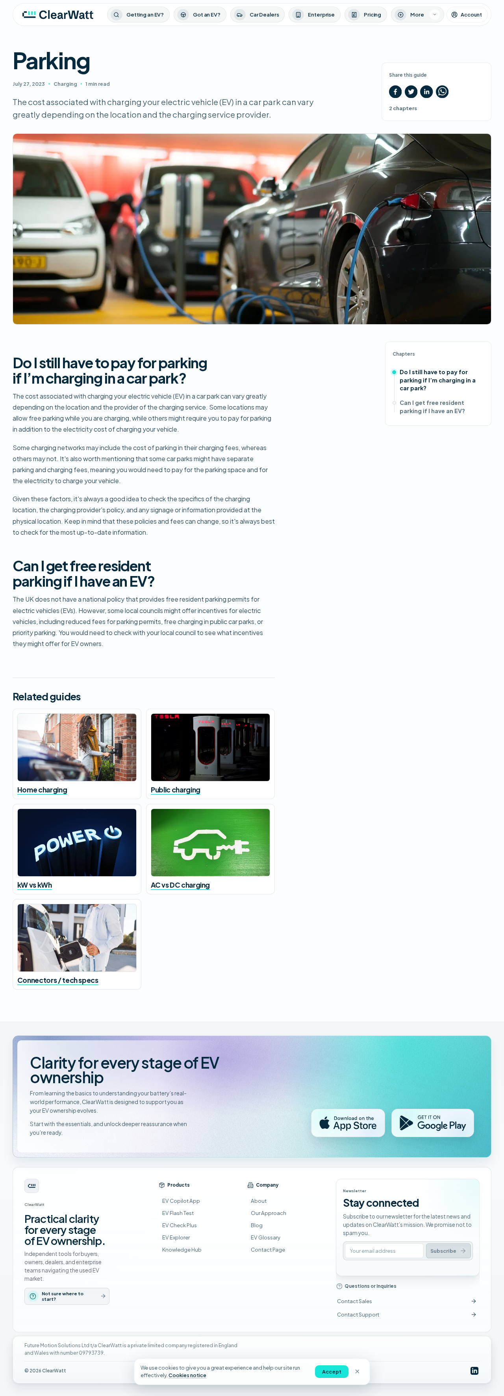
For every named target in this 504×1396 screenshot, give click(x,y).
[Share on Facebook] (395, 91)
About (259, 1200)
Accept (331, 1371)
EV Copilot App (181, 1200)
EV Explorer (176, 1237)
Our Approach (268, 1212)
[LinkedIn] (474, 1371)
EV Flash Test (178, 1212)
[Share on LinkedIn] (426, 91)
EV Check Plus (179, 1225)
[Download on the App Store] (348, 1123)
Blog (257, 1225)
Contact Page (268, 1249)
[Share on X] (411, 91)
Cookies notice (187, 1375)
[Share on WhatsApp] (442, 91)
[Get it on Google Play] (432, 1123)
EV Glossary (265, 1237)
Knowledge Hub (182, 1249)
